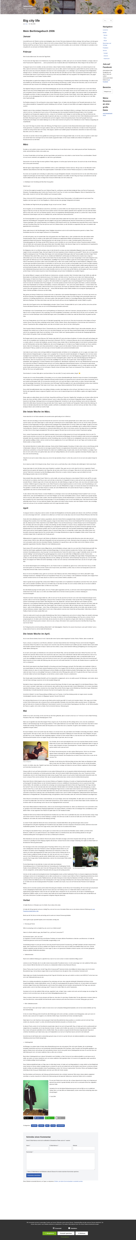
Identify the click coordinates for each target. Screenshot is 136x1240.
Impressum (107, 58)
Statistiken (74, 1228)
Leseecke (105, 30)
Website (75, 1145)
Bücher (105, 35)
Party (47, 1125)
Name (28, 1145)
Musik (105, 40)
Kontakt (106, 53)
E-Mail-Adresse (54, 1145)
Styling (53, 1125)
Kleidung (41, 1125)
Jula (26, 24)
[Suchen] (111, 20)
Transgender (60, 1125)
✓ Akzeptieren (49, 1233)
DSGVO (106, 56)
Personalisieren (65, 1237)
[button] (28, 1118)
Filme (105, 38)
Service (105, 50)
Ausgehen (34, 1125)
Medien (105, 32)
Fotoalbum (105, 47)
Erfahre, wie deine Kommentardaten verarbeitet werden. (68, 1181)
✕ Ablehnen (81, 1233)
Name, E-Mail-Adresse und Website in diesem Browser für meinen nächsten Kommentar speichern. (53, 1171)
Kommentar (29, 1152)
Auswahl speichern (66, 1233)
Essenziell (58, 1228)
